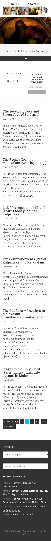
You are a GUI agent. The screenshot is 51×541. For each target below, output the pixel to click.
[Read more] (19, 146)
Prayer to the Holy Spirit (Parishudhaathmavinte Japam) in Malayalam (21, 372)
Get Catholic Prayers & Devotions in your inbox (37, 78)
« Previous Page (11, 421)
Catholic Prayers (25, 4)
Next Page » (9, 427)
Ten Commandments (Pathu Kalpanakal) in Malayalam (24, 260)
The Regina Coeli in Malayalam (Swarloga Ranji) (25, 161)
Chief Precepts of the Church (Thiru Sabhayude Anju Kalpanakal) (25, 210)
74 (44, 421)
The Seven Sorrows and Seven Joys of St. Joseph (22, 113)
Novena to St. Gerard (22, 514)
